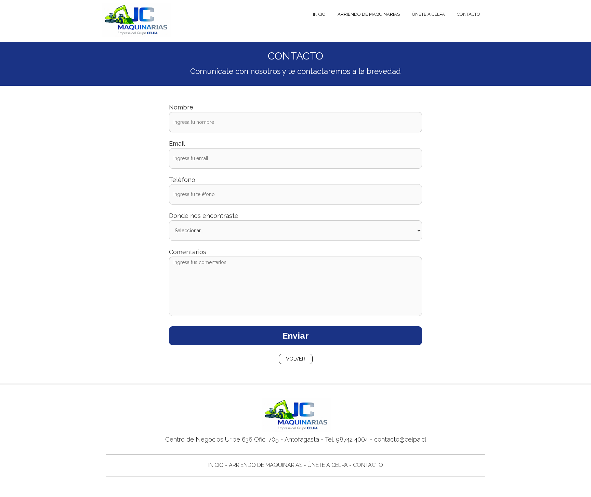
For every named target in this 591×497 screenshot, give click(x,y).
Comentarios (187, 252)
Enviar (296, 335)
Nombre (181, 107)
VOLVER (295, 359)
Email (177, 143)
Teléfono (182, 179)
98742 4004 (352, 439)
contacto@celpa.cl (400, 439)
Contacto (468, 14)
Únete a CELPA (428, 14)
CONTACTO (368, 465)
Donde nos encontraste (203, 215)
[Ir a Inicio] (136, 13)
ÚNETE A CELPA (327, 465)
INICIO (216, 465)
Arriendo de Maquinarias (369, 14)
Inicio (319, 14)
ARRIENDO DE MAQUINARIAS (265, 465)
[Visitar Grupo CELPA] (136, 32)
